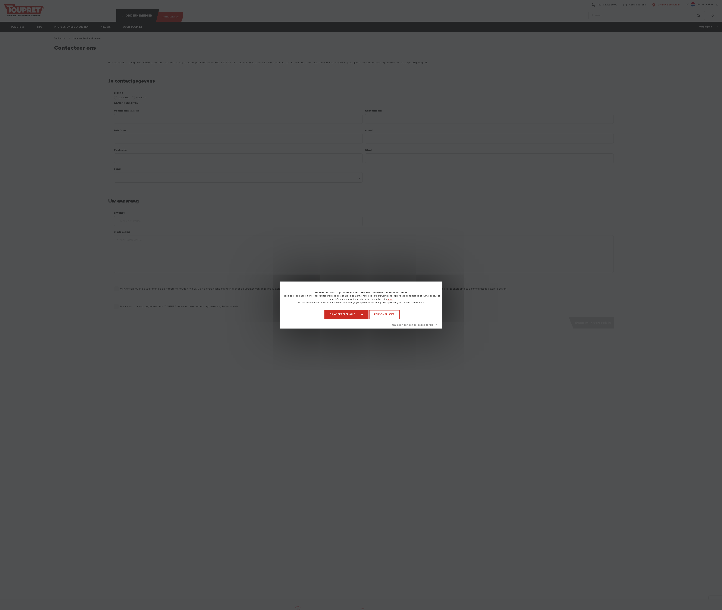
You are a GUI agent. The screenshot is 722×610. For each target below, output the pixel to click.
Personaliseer (384, 314)
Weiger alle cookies (414, 325)
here (390, 299)
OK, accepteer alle (342, 314)
